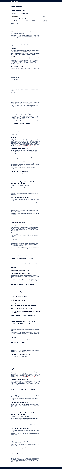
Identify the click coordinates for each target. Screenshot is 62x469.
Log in (43, 17)
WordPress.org (45, 21)
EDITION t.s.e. (14, 1)
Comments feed (45, 20)
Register (44, 16)
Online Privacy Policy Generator (31, 145)
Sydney (24, 467)
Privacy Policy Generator (21, 145)
